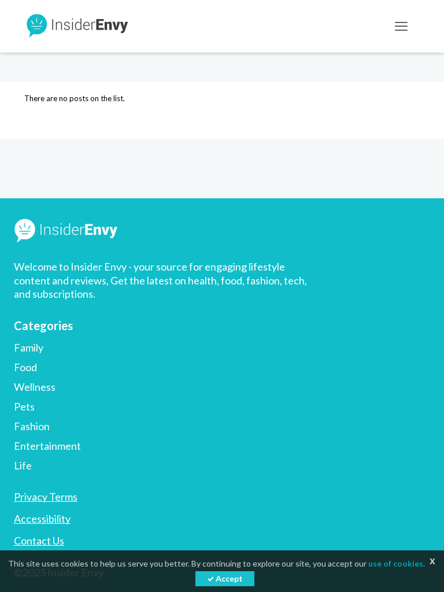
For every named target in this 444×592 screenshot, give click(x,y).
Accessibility (42, 518)
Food (25, 367)
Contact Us (39, 540)
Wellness (35, 386)
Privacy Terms (45, 496)
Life (23, 465)
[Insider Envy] (76, 26)
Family (28, 347)
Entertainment (47, 445)
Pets (24, 406)
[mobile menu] (401, 26)
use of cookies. (396, 563)
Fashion (32, 426)
